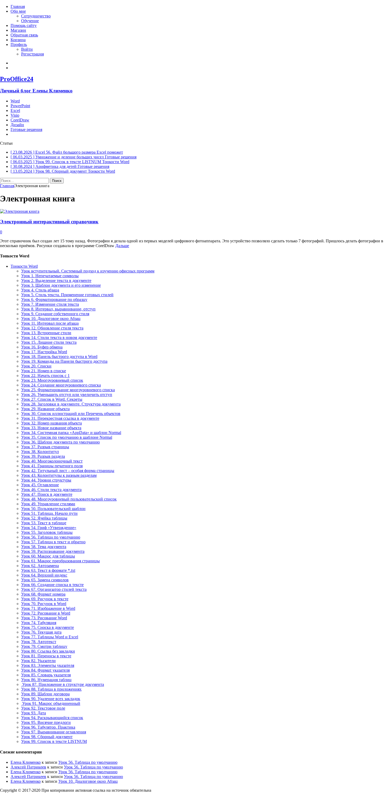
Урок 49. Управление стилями (48, 504)
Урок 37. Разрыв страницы (45, 447)
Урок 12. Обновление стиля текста (52, 328)
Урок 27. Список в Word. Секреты (51, 399)
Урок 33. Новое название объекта (51, 428)
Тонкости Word (24, 266)
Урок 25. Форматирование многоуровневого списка (68, 390)
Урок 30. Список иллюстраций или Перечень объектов (70, 413)
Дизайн (17, 124)
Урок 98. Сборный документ (47, 736)
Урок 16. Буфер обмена (42, 347)
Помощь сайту (24, 25)
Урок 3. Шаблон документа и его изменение (61, 285)
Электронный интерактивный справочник (49, 221)
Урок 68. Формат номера (43, 594)
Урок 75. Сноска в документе (47, 627)
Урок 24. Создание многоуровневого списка (61, 385)
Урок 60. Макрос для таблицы (48, 556)
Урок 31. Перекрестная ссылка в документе (60, 418)
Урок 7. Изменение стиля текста (50, 304)
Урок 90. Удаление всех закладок (50, 698)
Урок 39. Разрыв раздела (43, 456)
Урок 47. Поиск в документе (46, 494)
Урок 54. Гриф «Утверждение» (48, 527)
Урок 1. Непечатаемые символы (50, 275)
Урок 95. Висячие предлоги (46, 722)
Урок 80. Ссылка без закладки (48, 651)
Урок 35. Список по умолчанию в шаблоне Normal (66, 437)
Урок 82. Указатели (38, 660)
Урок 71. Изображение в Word (48, 608)
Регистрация (32, 54)
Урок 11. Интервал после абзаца (50, 323)
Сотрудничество (36, 16)
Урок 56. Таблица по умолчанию (50, 537)
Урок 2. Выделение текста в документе (56, 280)
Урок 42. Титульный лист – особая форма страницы (67, 470)
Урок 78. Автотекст (38, 641)
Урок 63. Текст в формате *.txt (48, 570)
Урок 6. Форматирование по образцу (54, 299)
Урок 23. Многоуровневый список (52, 380)
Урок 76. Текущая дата (41, 632)
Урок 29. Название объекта (45, 409)
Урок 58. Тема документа (43, 546)
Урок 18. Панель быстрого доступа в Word (59, 356)
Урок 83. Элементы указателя (47, 665)
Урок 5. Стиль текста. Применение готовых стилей (67, 295)
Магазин (18, 30)
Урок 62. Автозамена (40, 565)
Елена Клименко (26, 762)
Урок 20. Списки (36, 366)
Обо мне (18, 11)
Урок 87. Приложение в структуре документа (62, 684)
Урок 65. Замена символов (45, 580)
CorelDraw (20, 120)
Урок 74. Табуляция (38, 622)
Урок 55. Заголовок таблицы (47, 532)
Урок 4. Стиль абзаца (40, 290)
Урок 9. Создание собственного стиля (55, 314)
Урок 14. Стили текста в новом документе (59, 337)
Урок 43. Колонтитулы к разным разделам (59, 475)
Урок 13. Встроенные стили (46, 333)
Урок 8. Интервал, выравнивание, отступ (58, 309)
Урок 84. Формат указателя (45, 670)
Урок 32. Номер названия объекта (51, 423)
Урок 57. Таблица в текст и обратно (53, 542)
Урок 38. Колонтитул (40, 451)
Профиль (19, 44)
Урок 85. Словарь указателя (46, 675)
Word (15, 101)
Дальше (122, 245)
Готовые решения (26, 129)
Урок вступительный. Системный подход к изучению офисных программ (87, 271)
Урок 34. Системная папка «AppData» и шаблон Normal (71, 432)
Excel (15, 110)
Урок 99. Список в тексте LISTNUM (54, 741)
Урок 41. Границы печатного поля (52, 466)
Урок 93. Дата (33, 713)
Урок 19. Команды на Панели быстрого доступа (64, 361)
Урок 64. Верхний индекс (44, 575)
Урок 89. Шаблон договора (45, 694)
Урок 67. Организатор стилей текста (54, 589)
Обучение (30, 20)
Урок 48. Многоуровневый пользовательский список (69, 499)
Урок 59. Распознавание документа (52, 551)
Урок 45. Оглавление (40, 485)
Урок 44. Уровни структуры (46, 480)
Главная (18, 6)
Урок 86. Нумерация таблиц (46, 679)
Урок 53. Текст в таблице (43, 523)
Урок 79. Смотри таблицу (44, 646)
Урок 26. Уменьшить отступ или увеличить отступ (66, 394)
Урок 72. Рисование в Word (45, 613)
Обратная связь (24, 35)
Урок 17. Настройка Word (44, 352)
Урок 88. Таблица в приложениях (51, 689)
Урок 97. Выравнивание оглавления (53, 732)
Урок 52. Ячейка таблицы (44, 518)
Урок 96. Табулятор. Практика (48, 727)
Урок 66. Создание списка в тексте (52, 584)
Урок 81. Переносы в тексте (46, 656)
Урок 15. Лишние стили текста (49, 342)
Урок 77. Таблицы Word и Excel (49, 637)
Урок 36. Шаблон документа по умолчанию (60, 442)
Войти (27, 49)
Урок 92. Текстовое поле (43, 708)
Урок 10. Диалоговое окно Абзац (51, 318)
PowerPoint (20, 105)
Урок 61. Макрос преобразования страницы (60, 561)
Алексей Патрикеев (28, 767)
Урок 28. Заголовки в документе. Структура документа (71, 404)
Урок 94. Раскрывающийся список (52, 717)
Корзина (18, 39)
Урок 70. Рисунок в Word (43, 603)
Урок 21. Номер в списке (43, 371)
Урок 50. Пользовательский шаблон (53, 508)
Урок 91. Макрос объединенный (50, 703)
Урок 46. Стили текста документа (51, 489)
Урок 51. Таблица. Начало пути (49, 513)
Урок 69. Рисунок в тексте (44, 599)
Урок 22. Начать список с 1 (45, 375)
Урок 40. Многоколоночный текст (52, 461)
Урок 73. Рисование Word (44, 618)
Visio (15, 115)
